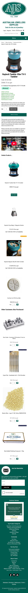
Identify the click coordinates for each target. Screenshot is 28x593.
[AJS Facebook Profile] (10, 574)
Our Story (14, 539)
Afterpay (15, 555)
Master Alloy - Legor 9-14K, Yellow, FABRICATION (14, 413)
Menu (14, 38)
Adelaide (5, 582)
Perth (22, 582)
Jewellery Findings (14, 532)
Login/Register (14, 554)
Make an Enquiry (14, 114)
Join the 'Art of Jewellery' (14, 542)
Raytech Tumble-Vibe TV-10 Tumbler (14, 182)
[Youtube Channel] (17, 574)
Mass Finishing (9, 42)
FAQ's (14, 564)
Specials (14, 533)
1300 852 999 (16, 567)
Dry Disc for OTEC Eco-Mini (14, 298)
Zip (11, 555)
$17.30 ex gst (14, 456)
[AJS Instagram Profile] (14, 574)
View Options (14, 194)
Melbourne (17, 582)
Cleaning (14, 530)
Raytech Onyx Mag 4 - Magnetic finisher (14, 225)
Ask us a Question (14, 565)
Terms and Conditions (14, 549)
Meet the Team (14, 540)
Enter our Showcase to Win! (14, 543)
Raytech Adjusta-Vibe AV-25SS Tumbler (14, 261)
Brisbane (11, 582)
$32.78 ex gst (14, 380)
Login (4, 30)
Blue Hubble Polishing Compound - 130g (14, 451)
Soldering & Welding (14, 529)
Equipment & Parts (17, 42)
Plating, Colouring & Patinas (14, 527)
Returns (14, 562)
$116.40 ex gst (14, 418)
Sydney (14, 584)
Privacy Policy (14, 552)
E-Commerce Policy (14, 550)
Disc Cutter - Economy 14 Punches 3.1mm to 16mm (14, 338)
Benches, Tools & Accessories (14, 526)
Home (2, 42)
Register (9, 30)
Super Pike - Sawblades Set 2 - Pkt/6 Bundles (14, 375)
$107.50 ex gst (14, 342)
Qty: (2, 109)
